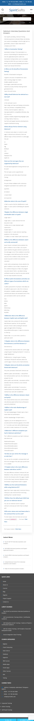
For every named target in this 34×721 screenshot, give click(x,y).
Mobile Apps (6, 664)
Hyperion (5, 657)
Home (4, 581)
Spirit (17, 10)
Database (5, 654)
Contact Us (6, 602)
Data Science (6, 650)
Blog (4, 591)
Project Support (7, 598)
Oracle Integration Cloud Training (12, 634)
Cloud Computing (7, 647)
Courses (5, 588)
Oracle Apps (6, 667)
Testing (5, 678)
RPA (4, 674)
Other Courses (7, 671)
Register (5, 595)
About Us (5, 585)
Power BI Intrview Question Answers (14, 568)
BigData (5, 644)
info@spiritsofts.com (20, 4)
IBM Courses (6, 661)
